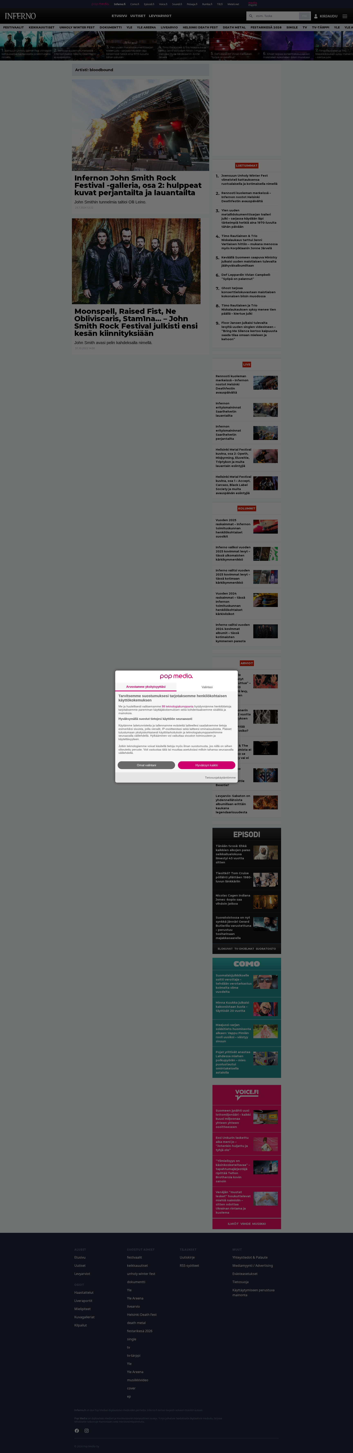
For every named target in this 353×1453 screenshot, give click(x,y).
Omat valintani (146, 765)
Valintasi (207, 687)
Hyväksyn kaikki (206, 765)
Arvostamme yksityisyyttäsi (145, 686)
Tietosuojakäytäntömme (220, 777)
